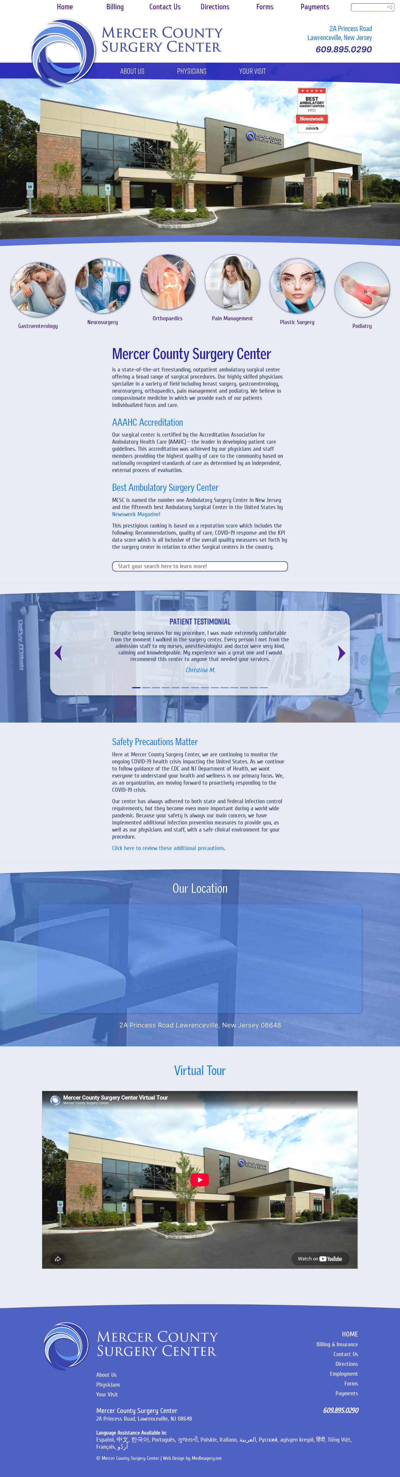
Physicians (108, 1384)
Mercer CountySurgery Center (161, 39)
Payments (315, 6)
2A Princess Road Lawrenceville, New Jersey (339, 33)
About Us (106, 1374)
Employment (344, 1373)
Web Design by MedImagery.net (192, 1458)
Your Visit (107, 1394)
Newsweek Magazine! (136, 514)
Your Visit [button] (252, 72)
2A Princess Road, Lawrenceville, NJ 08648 (144, 1418)
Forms (264, 6)
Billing (115, 6)
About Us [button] (132, 72)
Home (65, 6)
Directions (215, 6)
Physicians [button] (192, 72)
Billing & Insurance (337, 1344)
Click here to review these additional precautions (168, 848)
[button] (58, 653)
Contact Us (165, 6)
